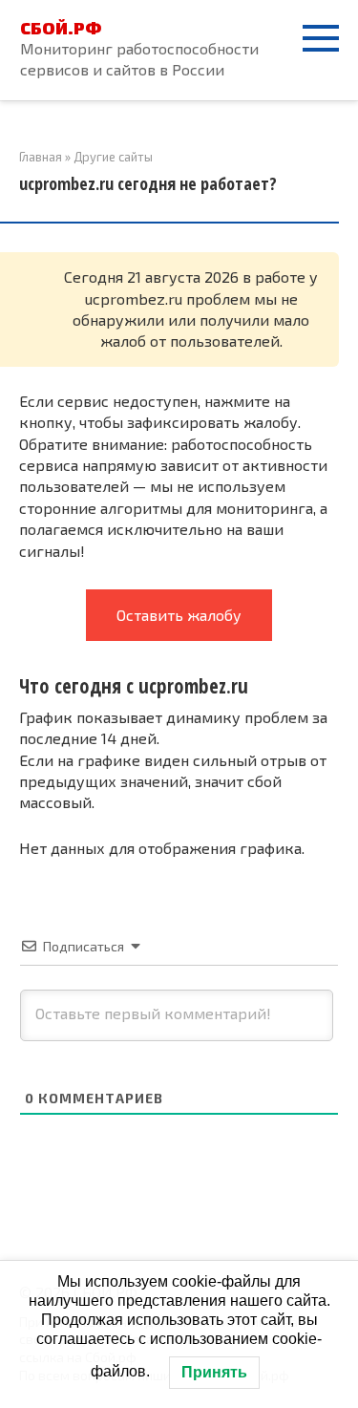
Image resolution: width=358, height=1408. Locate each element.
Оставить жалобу (179, 615)
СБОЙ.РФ (60, 27)
